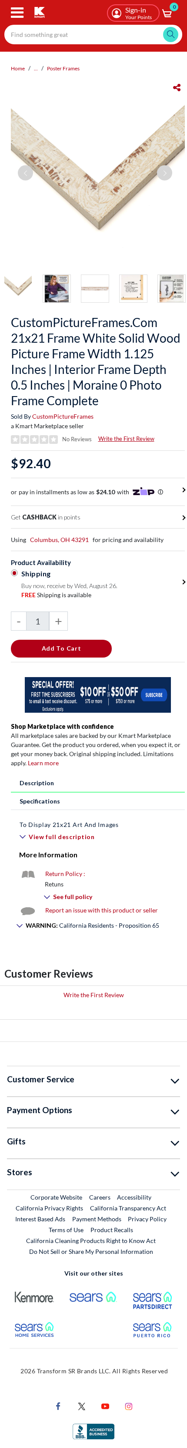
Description (37, 783)
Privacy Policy (147, 1219)
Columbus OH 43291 (59, 539)
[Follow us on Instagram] (128, 1405)
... (36, 68)
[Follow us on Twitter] (81, 1405)
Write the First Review (126, 438)
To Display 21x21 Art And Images (69, 824)
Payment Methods (96, 1219)
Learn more (43, 763)
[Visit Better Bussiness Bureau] (93, 1430)
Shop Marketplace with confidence (62, 726)
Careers (100, 1197)
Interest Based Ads (40, 1219)
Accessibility (134, 1197)
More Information (48, 854)
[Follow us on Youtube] (105, 1405)
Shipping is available (56, 594)
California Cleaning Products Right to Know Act (91, 1240)
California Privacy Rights (49, 1208)
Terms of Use (66, 1229)
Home (18, 68)
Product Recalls (112, 1229)
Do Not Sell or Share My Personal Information (91, 1251)
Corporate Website (56, 1197)
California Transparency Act (128, 1208)
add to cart (61, 648)
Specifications (40, 801)
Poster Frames (63, 68)
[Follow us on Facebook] (58, 1405)
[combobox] (93, 34)
